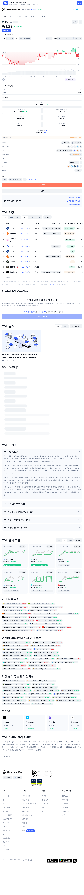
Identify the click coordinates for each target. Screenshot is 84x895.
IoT (25, 179)
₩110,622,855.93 (42, 681)
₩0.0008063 (42, 665)
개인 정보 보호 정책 (29, 804)
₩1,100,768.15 (47, 690)
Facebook (65, 811)
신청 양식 (45, 800)
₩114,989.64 (17, 690)
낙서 (4, 846)
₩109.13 (47, 655)
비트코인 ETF (7, 815)
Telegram (65, 804)
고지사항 (25, 819)
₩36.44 (45, 649)
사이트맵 (6, 849)
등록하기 (45, 796)
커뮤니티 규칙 (27, 815)
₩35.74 (14, 662)
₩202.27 (15, 694)
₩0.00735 (16, 645)
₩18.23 (16, 659)
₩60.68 (14, 681)
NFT (4, 834)
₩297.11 (40, 694)
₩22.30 (17, 684)
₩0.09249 (65, 662)
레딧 (63, 815)
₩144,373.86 (45, 687)
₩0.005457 (65, 697)
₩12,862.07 (48, 642)
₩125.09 (18, 655)
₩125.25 (71, 690)
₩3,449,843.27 (17, 642)
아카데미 (6, 796)
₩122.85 (38, 697)
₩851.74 (69, 700)
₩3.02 (39, 662)
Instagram (65, 807)
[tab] (17, 38)
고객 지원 (45, 804)
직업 (23, 830)
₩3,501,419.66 (17, 687)
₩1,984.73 (44, 684)
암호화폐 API (7, 819)
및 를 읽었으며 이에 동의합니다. (43, 312)
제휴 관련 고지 (51, 284)
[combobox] (49, 38)
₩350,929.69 (16, 704)
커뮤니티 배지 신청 (74, 204)
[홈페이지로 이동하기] (11, 9)
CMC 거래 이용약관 (30, 312)
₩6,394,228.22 (17, 649)
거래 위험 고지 (42, 312)
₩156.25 (47, 652)
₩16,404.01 (67, 694)
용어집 (44, 811)
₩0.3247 (47, 668)
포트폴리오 (6, 838)
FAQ (43, 807)
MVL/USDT (25, 246)
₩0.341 (43, 659)
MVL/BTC (24, 251)
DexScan (6, 823)
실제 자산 (6, 826)
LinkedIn (65, 819)
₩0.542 (15, 665)
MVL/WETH (25, 240)
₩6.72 (15, 700)
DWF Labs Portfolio (15, 179)
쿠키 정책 (25, 811)
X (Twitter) (65, 796)
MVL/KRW (24, 228)
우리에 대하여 (27, 796)
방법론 (24, 823)
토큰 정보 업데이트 (74, 197)
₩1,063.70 (13, 697)
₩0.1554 (17, 668)
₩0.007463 (42, 700)
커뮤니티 (65, 800)
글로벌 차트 (7, 830)
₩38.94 (43, 704)
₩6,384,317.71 (46, 645)
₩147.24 (69, 659)
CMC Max (6, 807)
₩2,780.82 (18, 652)
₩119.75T (33, 9)
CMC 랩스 (6, 804)
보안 (23, 826)
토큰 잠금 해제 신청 (74, 201)
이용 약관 (25, 800)
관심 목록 (6, 842)
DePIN (5, 179)
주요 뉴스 (6, 811)
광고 (4, 800)
